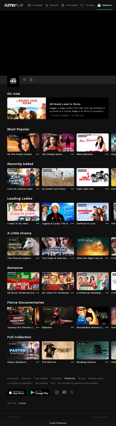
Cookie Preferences (58, 423)
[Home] (13, 5)
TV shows (90, 5)
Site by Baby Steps (100, 417)
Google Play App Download (39, 393)
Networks (106, 5)
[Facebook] (64, 392)
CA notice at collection (19, 383)
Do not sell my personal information (78, 383)
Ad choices (41, 383)
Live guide (37, 5)
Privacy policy (95, 378)
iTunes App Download (17, 393)
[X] (72, 392)
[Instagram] (57, 392)
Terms (81, 378)
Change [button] (22, 403)
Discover (54, 5)
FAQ (52, 383)
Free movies (72, 5)
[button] (58, 108)
